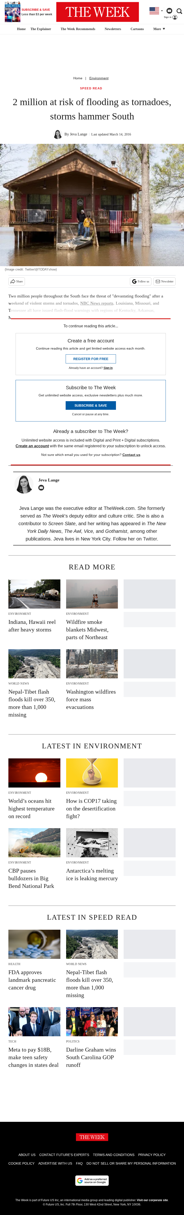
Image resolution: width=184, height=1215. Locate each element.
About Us (26, 1155)
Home (77, 78)
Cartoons (137, 29)
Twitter (150, 538)
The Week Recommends (78, 29)
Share (19, 281)
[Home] (21, 29)
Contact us (131, 455)
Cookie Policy (21, 1163)
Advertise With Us (55, 1163)
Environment (99, 78)
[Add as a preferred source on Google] (92, 1180)
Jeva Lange (78, 134)
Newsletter (167, 281)
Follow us (143, 281)
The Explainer (40, 29)
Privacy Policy (152, 1155)
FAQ (79, 1163)
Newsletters (113, 29)
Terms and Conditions (113, 1155)
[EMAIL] (42, 488)
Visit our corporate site (152, 1200)
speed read (91, 88)
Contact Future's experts (64, 1155)
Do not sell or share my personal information (131, 1163)
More (157, 29)
